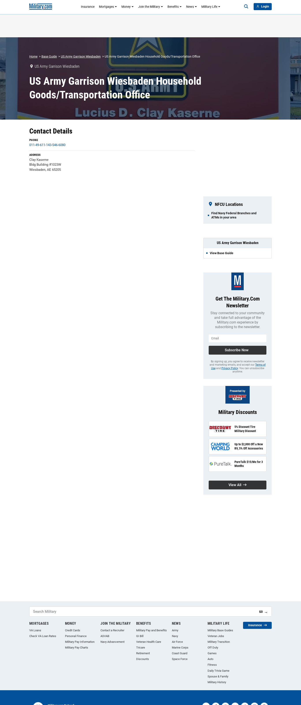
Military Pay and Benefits (151, 630)
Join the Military (149, 6)
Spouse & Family (218, 676)
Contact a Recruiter (112, 630)
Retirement (143, 653)
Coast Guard (179, 653)
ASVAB (104, 636)
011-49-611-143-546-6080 (47, 145)
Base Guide (49, 56)
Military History (217, 682)
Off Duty (213, 647)
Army (175, 630)
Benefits (173, 6)
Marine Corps (180, 647)
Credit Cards (72, 630)
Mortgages (106, 6)
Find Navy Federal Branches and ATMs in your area (233, 215)
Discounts (142, 659)
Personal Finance (76, 636)
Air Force (177, 641)
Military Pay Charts (76, 647)
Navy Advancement (112, 641)
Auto (210, 659)
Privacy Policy (229, 368)
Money (126, 6)
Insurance (88, 6)
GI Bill (139, 636)
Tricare (140, 647)
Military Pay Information (80, 641)
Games (212, 653)
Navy (175, 636)
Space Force (180, 659)
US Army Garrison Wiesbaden (81, 56)
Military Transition (219, 641)
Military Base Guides (220, 630)
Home (33, 56)
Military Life (209, 6)
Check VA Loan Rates (42, 636)
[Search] (246, 6)
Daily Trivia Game (218, 670)
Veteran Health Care (148, 641)
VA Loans (35, 630)
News (190, 6)
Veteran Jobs (216, 636)
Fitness (212, 664)
